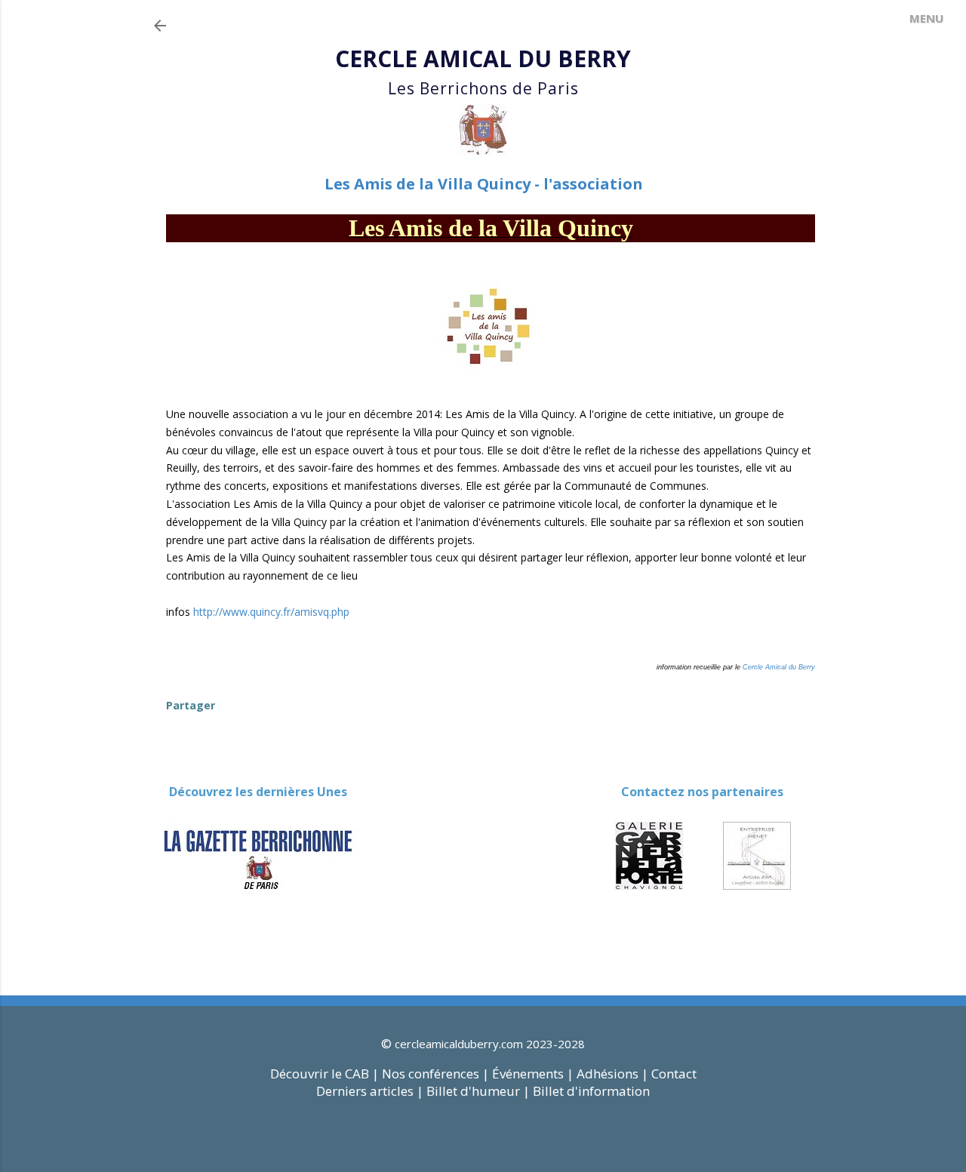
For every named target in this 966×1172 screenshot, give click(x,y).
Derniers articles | (369, 1091)
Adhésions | (612, 1073)
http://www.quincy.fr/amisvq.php (271, 611)
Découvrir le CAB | (326, 1073)
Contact (674, 1073)
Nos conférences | (435, 1073)
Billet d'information (591, 1091)
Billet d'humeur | (479, 1091)
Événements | (533, 1073)
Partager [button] (190, 705)
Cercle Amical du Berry (779, 667)
